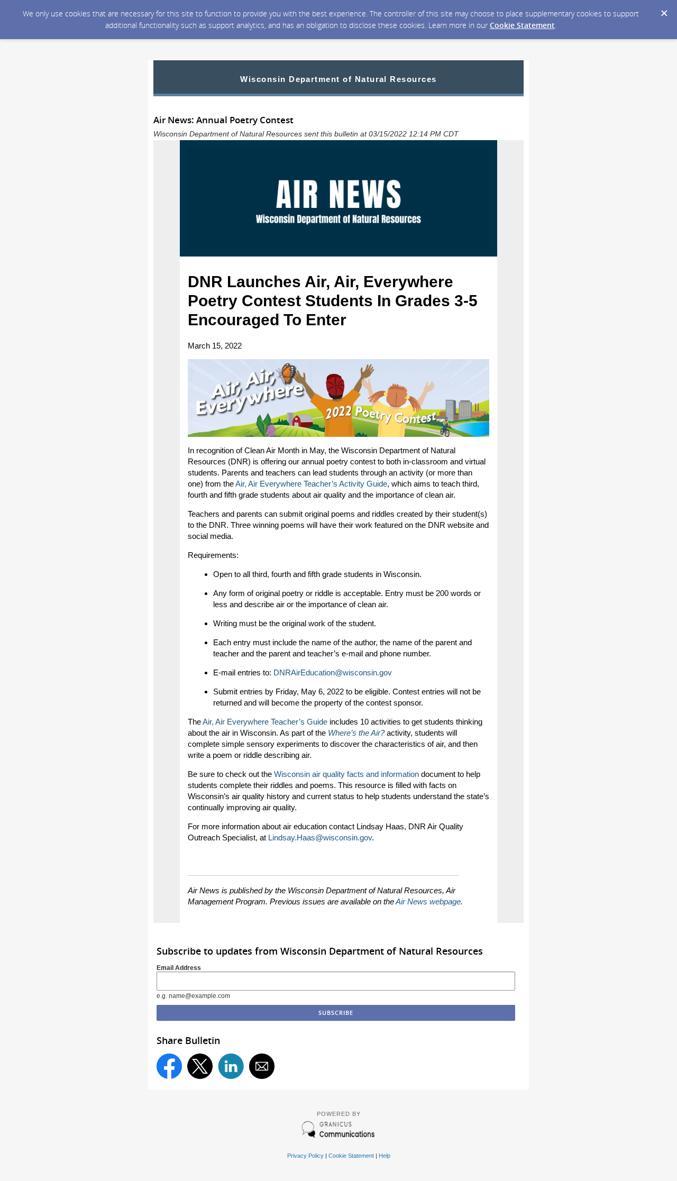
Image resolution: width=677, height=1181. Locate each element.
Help (384, 1155)
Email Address (179, 968)
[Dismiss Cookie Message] (664, 10)
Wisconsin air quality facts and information (346, 774)
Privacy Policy (305, 1155)
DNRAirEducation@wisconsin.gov (332, 672)
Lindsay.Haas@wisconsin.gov (320, 837)
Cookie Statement (522, 25)
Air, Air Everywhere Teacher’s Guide (265, 721)
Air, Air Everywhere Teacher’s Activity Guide (311, 483)
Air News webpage (428, 901)
